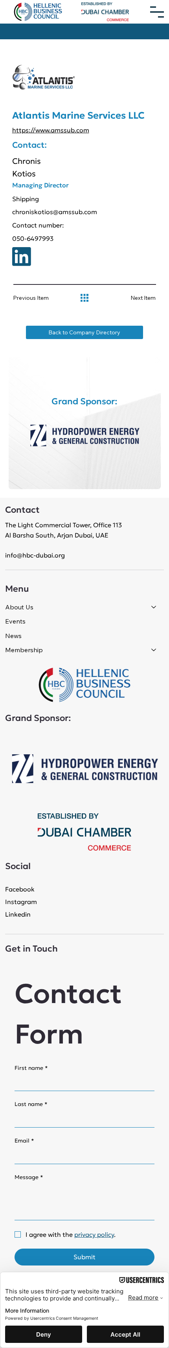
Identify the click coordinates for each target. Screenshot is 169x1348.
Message (29, 1177)
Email (24, 1140)
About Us (19, 607)
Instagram (21, 902)
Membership (24, 650)
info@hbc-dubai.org (35, 555)
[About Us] (154, 607)
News (13, 636)
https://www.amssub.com (50, 130)
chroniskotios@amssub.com (54, 212)
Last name (31, 1104)
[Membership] (154, 650)
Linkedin (18, 914)
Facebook (20, 889)
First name (31, 1067)
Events (15, 621)
